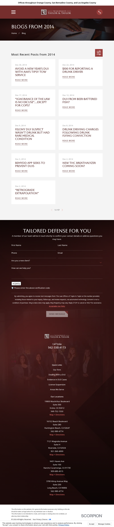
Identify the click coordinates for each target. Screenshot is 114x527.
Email (60, 253)
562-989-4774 (57, 431)
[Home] (56, 12)
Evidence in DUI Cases (57, 379)
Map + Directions (57, 414)
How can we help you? (21, 268)
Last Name (62, 245)
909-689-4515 (57, 471)
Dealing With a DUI (57, 374)
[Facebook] (54, 355)
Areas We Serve (57, 389)
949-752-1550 (57, 411)
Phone (14, 253)
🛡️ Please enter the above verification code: (30, 288)
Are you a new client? (20, 260)
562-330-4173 (57, 347)
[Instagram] (60, 355)
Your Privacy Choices (40, 519)
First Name (16, 245)
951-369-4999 (57, 451)
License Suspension (57, 384)
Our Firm (57, 369)
